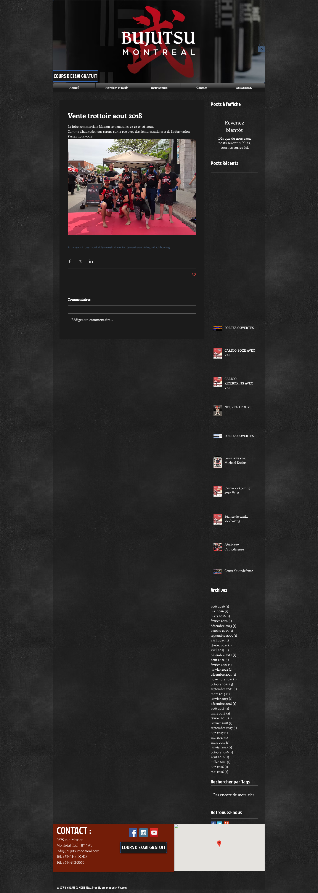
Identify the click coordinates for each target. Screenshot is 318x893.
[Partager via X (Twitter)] (80, 261)
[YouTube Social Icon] (154, 832)
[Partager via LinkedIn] (91, 261)
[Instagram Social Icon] (143, 832)
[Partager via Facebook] (70, 261)
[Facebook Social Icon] (133, 832)
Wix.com (122, 888)
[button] (261, 47)
